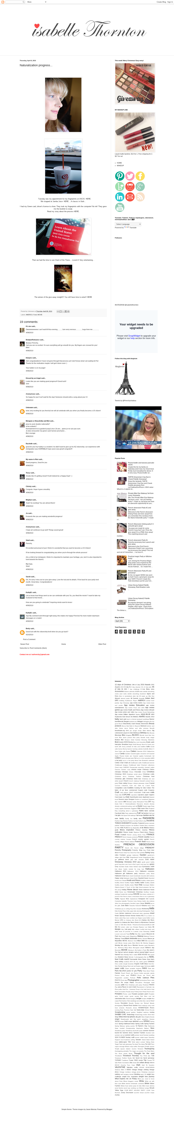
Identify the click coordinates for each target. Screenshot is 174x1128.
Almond (117, 698)
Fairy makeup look (131, 813)
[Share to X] (63, 311)
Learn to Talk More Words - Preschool (127, 924)
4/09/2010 (29, 605)
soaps (122, 1021)
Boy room (136, 742)
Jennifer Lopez (135, 903)
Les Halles (148, 927)
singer (117, 1019)
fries (144, 850)
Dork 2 (121, 804)
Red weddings (131, 1001)
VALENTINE (120, 1067)
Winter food (124, 1086)
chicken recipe (136, 769)
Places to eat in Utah (129, 987)
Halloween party (131, 873)
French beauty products (130, 837)
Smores (152, 1019)
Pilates (132, 982)
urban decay (144, 1063)
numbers (126, 961)
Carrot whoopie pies (127, 758)
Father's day (142, 821)
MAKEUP (120, 166)
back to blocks (131, 719)
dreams (146, 804)
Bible (144, 730)
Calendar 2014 (141, 751)
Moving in (131, 950)
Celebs (117, 762)
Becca (124, 726)
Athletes (135, 716)
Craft (117, 792)
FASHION (148, 818)
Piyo (116, 987)
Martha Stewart (142, 938)
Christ (144, 772)
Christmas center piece (134, 774)
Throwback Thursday (131, 1056)
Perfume (132, 978)
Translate (133, 228)
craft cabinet (124, 792)
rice (142, 1003)
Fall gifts (117, 815)
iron (147, 899)
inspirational (133, 899)
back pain (123, 719)
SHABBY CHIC (120, 1014)
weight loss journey (146, 1076)
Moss (126, 947)
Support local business (122, 1039)
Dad (124, 797)
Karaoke (132, 905)
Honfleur (146, 892)
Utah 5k (145, 1065)
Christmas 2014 (120, 774)
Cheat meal (118, 767)
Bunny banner (127, 749)
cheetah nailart (149, 767)
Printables (118, 994)
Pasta (152, 971)
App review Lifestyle (147, 710)
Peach (123, 973)
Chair (122, 762)
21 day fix (127, 687)
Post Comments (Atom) (38, 648)
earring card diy (132, 806)
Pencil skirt (150, 975)
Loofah (142, 929)
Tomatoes (118, 1058)
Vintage (134, 1069)
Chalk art (127, 762)
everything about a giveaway (128, 811)
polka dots (122, 989)
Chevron (117, 769)
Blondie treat (144, 735)
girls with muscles (137, 859)
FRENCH (118, 837)
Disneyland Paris (142, 801)
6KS (125, 689)
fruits (125, 852)
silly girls (138, 1017)
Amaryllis (141, 698)
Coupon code (142, 790)
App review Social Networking (144, 712)
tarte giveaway (127, 1044)
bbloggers (146, 721)
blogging (128, 735)
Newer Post (24, 644)
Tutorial (149, 1060)
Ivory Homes (138, 901)
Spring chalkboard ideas (127, 1023)
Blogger (109, 1109)
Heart (136, 885)
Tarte (120, 1044)
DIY (149, 802)
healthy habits (139, 882)
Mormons (121, 947)
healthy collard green (147, 880)
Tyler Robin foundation (122, 1062)
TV (153, 1060)
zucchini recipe (149, 1092)
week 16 (143, 1074)
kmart (152, 913)
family (121, 818)
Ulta (131, 1062)
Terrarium (140, 1049)
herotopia (146, 885)
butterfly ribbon (148, 749)
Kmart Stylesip (120, 915)
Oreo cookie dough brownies (124, 964)
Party (139, 971)
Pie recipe (124, 982)
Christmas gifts (120, 779)
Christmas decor (120, 776)
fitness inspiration (127, 830)
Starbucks (151, 1026)
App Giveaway (124, 703)
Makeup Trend (120, 938)
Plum (116, 989)
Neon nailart (133, 954)
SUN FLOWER (120, 1037)
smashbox (145, 1019)
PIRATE (151, 985)
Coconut (117, 785)
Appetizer (132, 714)
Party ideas (146, 971)
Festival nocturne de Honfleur (129, 825)
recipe (138, 998)
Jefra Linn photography (122, 903)
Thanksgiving (149, 1049)
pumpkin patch (143, 994)
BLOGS (135, 735)
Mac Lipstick (142, 934)
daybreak (146, 797)
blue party (136, 737)
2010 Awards (145, 685)
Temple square (149, 1046)
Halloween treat (120, 876)
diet (124, 802)
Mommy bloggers (148, 943)
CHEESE (126, 767)
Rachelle (29, 444)
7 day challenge (133, 689)
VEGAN (141, 1067)
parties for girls (132, 971)
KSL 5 (143, 915)
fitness (146, 828)
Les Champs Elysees (137, 927)
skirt (131, 1019)
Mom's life (139, 943)
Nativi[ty (126, 954)
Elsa (146, 808)
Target (117, 1044)
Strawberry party (120, 1030)
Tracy (28, 473)
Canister (127, 753)
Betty (28, 629)
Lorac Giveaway (144, 931)
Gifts (127, 857)
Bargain (126, 721)
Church (126, 781)
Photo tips (124, 980)
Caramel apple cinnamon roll (140, 753)
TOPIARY (118, 1060)
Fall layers (124, 815)
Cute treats (118, 797)
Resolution (124, 1003)
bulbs (148, 746)
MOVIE (40, 314)
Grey (116, 866)
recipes (144, 998)
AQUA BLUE (145, 714)
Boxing (130, 742)
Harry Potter (134, 878)
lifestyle (117, 929)
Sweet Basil (146, 1039)
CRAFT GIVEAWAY (135, 792)
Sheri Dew (151, 1014)
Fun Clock (130, 852)
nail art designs (128, 952)
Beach (121, 723)
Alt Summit (134, 698)
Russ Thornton (125, 1010)
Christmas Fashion (134, 776)
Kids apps (130, 911)
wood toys (127, 1088)
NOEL (151, 957)
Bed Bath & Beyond (133, 726)
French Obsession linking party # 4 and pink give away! (141, 525)
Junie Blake (125, 905)
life (153, 927)
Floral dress (144, 832)
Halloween (149, 869)
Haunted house (143, 878)
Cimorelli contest (144, 781)
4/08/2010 (29, 333)
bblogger (140, 721)
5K (122, 689)
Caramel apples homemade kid (143, 756)
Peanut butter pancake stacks (144, 973)
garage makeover (133, 855)
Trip (145, 1060)
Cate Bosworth (143, 760)
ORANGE (151, 961)
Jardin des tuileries (148, 901)
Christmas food (148, 776)
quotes (137, 996)
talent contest (140, 1042)
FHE (118, 828)
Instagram (141, 899)
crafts (152, 792)
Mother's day (149, 947)
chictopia (118, 772)
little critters (135, 929)
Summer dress (128, 1033)
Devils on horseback (141, 799)
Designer (132, 799)
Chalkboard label (134, 765)
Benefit (152, 728)
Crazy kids (118, 795)
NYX (131, 961)
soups (130, 1021)
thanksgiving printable (122, 1051)
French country (143, 837)
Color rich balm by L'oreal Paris (141, 785)
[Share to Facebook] (65, 311)
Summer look (150, 1033)
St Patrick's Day (141, 1026)
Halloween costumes (147, 871)
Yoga (121, 1090)
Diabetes (151, 799)
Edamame (127, 808)
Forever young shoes (134, 834)
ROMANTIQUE (143, 1008)
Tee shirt (148, 1044)
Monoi (130, 945)
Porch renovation (120, 991)
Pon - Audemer (130, 989)
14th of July (136, 684)
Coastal (151, 783)
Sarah (28, 577)
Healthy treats (129, 885)
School (147, 1010)
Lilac (122, 929)
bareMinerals (119, 721)
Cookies (130, 788)
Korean (127, 915)
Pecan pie (141, 975)
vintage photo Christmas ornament (143, 1072)
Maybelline (118, 940)
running (117, 1010)
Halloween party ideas (146, 873)
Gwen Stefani (133, 866)
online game (143, 961)
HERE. (76, 211)
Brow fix (144, 744)
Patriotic (117, 973)
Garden (143, 855)
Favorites (134, 823)
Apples (138, 714)
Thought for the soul (144, 1053)
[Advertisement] (67, 54)
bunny (120, 749)
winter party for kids (135, 1086)
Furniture (123, 855)
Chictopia (125, 772)
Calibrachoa (150, 751)
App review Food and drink (134, 707)
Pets (152, 977)
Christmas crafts (148, 774)
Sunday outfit (130, 1037)
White (141, 1081)
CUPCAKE (126, 795)
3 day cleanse (135, 687)
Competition (119, 788)
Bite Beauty (150, 733)
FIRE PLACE (124, 828)
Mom (133, 943)
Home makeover (144, 889)
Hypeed (122, 899)
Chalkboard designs (121, 765)
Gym (140, 866)
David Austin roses (136, 797)
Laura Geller (146, 918)
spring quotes (130, 1026)
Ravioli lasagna (131, 998)
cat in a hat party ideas (130, 760)
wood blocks (119, 1088)
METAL (124, 940)
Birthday (143, 733)
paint (152, 966)
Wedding (137, 1074)
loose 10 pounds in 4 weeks (128, 931)
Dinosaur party (131, 801)
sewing (152, 1012)
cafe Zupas (126, 751)
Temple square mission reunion (125, 1049)
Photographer (133, 980)
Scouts (152, 1010)
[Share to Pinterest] (68, 311)
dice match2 (119, 801)
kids (152, 908)
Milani (139, 940)
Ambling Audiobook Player (128, 700)
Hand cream (129, 876)
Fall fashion (144, 813)
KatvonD (138, 905)
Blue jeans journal (125, 737)
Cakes (133, 751)
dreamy (152, 804)
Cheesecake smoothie (137, 767)
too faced (136, 1058)
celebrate (151, 760)
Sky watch (137, 1019)
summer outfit (129, 1035)
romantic (121, 1008)
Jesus (142, 903)
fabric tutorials (149, 811)
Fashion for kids (133, 821)
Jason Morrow (91, 1109)
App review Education (134, 705)
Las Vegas (138, 918)
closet (147, 783)
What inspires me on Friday (126, 1079)
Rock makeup (142, 1005)
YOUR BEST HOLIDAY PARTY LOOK (137, 1090)
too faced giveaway (147, 1058)
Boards (143, 737)
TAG (129, 1042)
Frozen (121, 852)
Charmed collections (147, 765)
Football (123, 834)
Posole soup (130, 991)
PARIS (144, 968)
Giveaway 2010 (130, 862)
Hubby (117, 899)
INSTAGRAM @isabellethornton (126, 305)
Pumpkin (134, 994)
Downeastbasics (130, 804)
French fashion (129, 841)
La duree (149, 915)
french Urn (129, 848)
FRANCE (150, 834)
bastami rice (133, 721)
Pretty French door (148, 991)
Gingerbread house (136, 857)
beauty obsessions (142, 723)
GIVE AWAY (149, 859)
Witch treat (145, 1086)
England (151, 808)
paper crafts (119, 968)
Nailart (147, 952)
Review (137, 1003)
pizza (120, 987)
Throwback (118, 1055)
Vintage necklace (125, 1072)
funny (147, 852)
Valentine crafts (132, 1067)
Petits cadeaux (143, 978)
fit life (142, 828)
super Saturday (149, 1037)
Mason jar (151, 938)
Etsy (116, 811)
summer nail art (120, 1035)
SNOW (117, 1021)
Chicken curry (125, 769)
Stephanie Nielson (142, 1028)
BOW (126, 742)
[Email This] (58, 311)
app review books (136, 703)
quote (131, 996)
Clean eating (123, 783)
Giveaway (119, 862)
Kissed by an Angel (33, 378)
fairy (123, 813)
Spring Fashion (149, 1023)
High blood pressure (142, 887)
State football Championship (125, 1028)
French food (140, 841)
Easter (140, 806)
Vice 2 (123, 1069)
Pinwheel (145, 985)
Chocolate (137, 772)
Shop (116, 1017)
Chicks (152, 769)
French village (139, 848)
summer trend (138, 1035)
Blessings (118, 735)
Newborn (121, 957)
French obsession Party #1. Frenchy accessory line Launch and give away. (141, 542)
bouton (121, 742)
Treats (131, 1060)
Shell (28, 540)
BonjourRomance (32, 340)
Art (132, 716)
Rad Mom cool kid (147, 996)
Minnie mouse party (124, 943)
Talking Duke (150, 1042)
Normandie (133, 959)
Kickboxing (145, 908)
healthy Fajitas (129, 882)
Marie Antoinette (131, 938)
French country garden (140, 839)
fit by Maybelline (134, 828)
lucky (132, 934)
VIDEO (128, 1069)
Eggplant (134, 808)
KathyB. (29, 592)
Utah (138, 1065)
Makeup (140, 936)
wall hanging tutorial (126, 1074)
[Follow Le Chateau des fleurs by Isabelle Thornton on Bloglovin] (125, 394)
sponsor (136, 1021)
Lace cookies (130, 918)
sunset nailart (139, 1037)
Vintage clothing (143, 1069)
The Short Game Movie (123, 1053)
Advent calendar (129, 691)
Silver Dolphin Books (147, 1017)
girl (116, 859)
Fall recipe (139, 815)
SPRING (146, 1021)
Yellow (117, 1090)
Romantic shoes (131, 1008)
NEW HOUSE (142, 954)
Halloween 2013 (120, 871)
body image (150, 737)
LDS (121, 920)
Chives (131, 772)
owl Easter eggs (139, 966)
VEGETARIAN (149, 1067)
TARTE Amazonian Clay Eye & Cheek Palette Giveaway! (139, 478)
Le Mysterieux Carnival (146, 922)
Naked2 (151, 952)
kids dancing (138, 911)
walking (117, 1074)
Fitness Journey (141, 830)
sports (141, 1021)
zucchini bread (139, 1092)
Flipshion (136, 832)
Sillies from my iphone (127, 1017)
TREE (136, 1060)
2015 (122, 687)
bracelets (143, 742)
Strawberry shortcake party (134, 1030)
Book (117, 742)
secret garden (131, 1012)
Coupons (151, 790)
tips (149, 1055)
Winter (147, 1083)
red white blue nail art (143, 1001)
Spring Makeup (120, 1026)
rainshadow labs (120, 998)
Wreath (152, 1088)
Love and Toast (125, 934)
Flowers (151, 832)
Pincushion (138, 982)
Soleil (126, 1021)
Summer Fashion (139, 1033)
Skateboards (125, 1019)
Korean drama (135, 915)
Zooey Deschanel (127, 1092)
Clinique (130, 783)
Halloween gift (120, 873)
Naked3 (117, 954)
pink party (139, 985)
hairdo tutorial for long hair (133, 869)
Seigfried (139, 1012)
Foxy (143, 834)
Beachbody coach (129, 723)
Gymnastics (146, 866)
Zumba (117, 1095)
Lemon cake (125, 927)
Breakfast (125, 744)
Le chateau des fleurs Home (129, 922)
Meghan (29, 500)
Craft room (146, 792)
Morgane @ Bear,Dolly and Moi (37, 421)
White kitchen (126, 1083)
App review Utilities (121, 714)
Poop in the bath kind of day (145, 989)
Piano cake (150, 980)
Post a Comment (29, 639)
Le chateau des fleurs (131, 920)
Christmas (150, 772)
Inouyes (29, 358)
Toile (152, 1055)
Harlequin (127, 878)
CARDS (118, 758)
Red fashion (123, 1001)
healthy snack (119, 885)
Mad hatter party (124, 936)
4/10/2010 (29, 635)
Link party (128, 929)
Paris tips (151, 968)
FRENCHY (149, 848)
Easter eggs (147, 806)
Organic (136, 964)
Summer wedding (148, 1035)
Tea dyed (135, 1044)
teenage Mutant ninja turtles (128, 1046)
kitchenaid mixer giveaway (141, 913)
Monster (135, 945)
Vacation (151, 1065)
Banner (152, 719)
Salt (135, 1010)
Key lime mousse (135, 908)
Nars (122, 954)
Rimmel (125, 1005)
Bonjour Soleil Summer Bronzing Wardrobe (139, 740)
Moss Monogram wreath (136, 947)
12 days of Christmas (123, 685)
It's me (28, 326)
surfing (133, 1039)
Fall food (151, 813)
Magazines (133, 936)
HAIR (152, 866)
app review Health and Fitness (130, 710)
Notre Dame (142, 959)
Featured (141, 823)
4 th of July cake (146, 687)
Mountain (118, 950)
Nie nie (146, 957)
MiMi (143, 940)
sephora (146, 1012)
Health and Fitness (134, 880)
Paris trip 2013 (120, 971)
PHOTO (117, 980)
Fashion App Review (121, 821)
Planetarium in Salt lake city (145, 987)
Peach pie (129, 973)
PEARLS (133, 975)
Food (35, 314)
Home (63, 644)
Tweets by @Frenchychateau (125, 401)
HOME (119, 163)
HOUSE (136, 894)
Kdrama (144, 905)
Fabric (141, 811)
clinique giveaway (138, 783)
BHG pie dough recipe (134, 730)
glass (139, 862)
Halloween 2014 (132, 871)
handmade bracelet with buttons (144, 876)
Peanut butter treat (122, 975)
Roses (152, 1008)
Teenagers (141, 1046)
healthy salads (149, 882)
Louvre (117, 934)
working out (135, 1088)
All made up (143, 696)
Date (127, 797)
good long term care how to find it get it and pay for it (132, 864)
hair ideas (118, 869)
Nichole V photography (136, 957)
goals (143, 862)
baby (117, 719)
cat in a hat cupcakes (143, 758)
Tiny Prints (143, 1055)
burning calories (138, 749)
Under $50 (136, 1062)
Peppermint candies (121, 978)
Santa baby (140, 1010)
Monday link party (121, 945)
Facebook (118, 813)
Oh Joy (135, 961)
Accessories (119, 691)
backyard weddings (143, 719)
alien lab (136, 696)
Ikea (127, 899)
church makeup (134, 781)
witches (152, 1086)
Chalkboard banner (148, 762)
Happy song (119, 878)
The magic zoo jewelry (136, 1051)
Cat (135, 758)
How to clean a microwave (131, 896)
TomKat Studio (127, 1058)
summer (145, 1030)
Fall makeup (131, 815)
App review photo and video (124, 712)
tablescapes (123, 1042)
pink (122, 985)
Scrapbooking (120, 1012)
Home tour (122, 892)
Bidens (149, 730)
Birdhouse (136, 733)
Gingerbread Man (148, 857)
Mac (136, 934)
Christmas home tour (133, 779)
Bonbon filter (119, 740)
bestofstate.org (120, 730)
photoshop (143, 980)
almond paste (125, 698)
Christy (29, 486)
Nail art (120, 952)
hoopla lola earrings (126, 894)
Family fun (128, 818)
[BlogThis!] (60, 311)
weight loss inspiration (130, 1076)
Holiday (124, 889)
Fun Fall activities (139, 852)
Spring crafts (139, 1023)
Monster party (143, 945)
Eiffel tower (141, 808)
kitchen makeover (125, 913)
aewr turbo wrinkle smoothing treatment (132, 694)
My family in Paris (140, 950)
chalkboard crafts (136, 762)
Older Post (102, 644)
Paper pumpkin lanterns (133, 968)
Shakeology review (141, 1014)
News (126, 957)
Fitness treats (128, 832)
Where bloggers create (130, 1081)
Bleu (123, 735)
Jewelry (147, 903)
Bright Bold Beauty (135, 744)
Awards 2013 (149, 716)
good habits (150, 862)
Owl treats (147, 966)
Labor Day (122, 918)
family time (138, 818)
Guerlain (121, 866)
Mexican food (132, 940)
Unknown (29, 407)
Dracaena (140, 804)
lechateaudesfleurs (145, 924)
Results (131, 1003)
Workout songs (144, 1088)
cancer (117, 753)
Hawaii (124, 880)
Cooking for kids (140, 788)
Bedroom (144, 726)
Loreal (152, 931)
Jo (27, 513)
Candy (122, 754)
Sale (131, 1010)
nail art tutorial (139, 952)
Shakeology (131, 1014)
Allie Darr (151, 696)
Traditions (125, 1060)
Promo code (127, 994)
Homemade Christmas (135, 892)
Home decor (132, 889)
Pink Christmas (130, 985)
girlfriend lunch (123, 859)
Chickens (145, 769)
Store (152, 1028)
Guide (127, 866)
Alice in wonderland (125, 696)
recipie (149, 998)
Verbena (117, 1069)
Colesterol (125, 785)
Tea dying (142, 1044)
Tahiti (133, 1042)
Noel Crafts (119, 959)
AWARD (142, 717)
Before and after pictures (138, 728)
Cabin (120, 751)
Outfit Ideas (144, 964)
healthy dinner (119, 882)
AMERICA (29, 314)
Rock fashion (133, 1005)
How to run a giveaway (147, 896)
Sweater (138, 1039)
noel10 (126, 959)
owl (132, 966)
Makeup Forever (149, 936)
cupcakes (134, 795)
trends (141, 1060)
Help (140, 885)
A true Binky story (147, 689)
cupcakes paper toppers (146, 795)
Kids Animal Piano (120, 911)
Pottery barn (138, 991)
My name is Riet (32, 459)
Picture (117, 982)
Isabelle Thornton (127, 901)
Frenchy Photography (123, 850)
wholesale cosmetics (137, 1083)
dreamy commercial (121, 806)
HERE (88, 199)
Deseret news (123, 799)
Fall (138, 813)
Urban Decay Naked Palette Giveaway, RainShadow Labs (139, 586)
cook (125, 788)
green (152, 864)
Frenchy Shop (137, 850)
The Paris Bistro (149, 1051)
